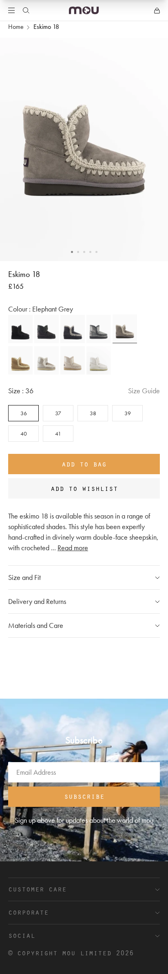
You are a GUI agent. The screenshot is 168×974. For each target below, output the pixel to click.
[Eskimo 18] (20, 329)
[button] (72, 252)
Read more (72, 547)
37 (58, 413)
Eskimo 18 (46, 26)
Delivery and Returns (37, 601)
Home (16, 26)
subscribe (84, 796)
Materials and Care (35, 625)
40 (23, 433)
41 (58, 433)
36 (23, 413)
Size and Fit (24, 577)
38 (93, 413)
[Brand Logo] (84, 10)
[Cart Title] (157, 10)
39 (127, 413)
